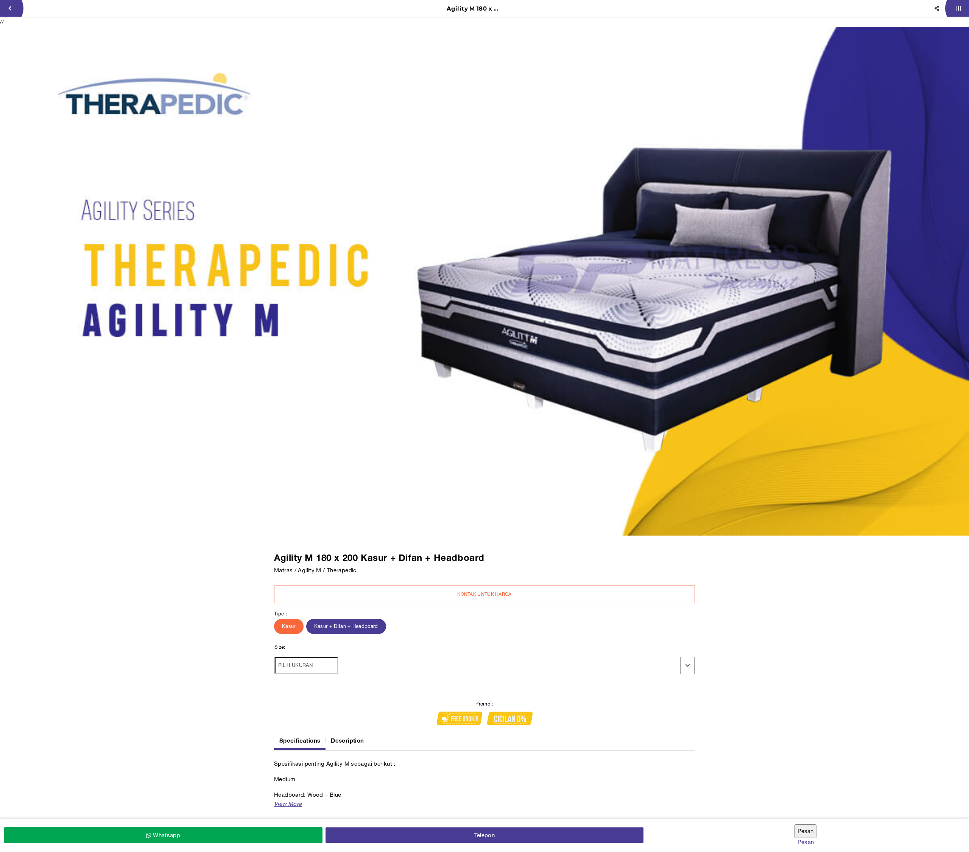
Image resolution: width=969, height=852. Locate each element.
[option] (484, 281)
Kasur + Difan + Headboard (346, 626)
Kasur (289, 626)
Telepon (484, 835)
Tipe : (280, 613)
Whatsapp (165, 835)
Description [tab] (347, 740)
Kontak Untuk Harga (484, 594)
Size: (280, 647)
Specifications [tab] (299, 740)
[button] (288, 804)
